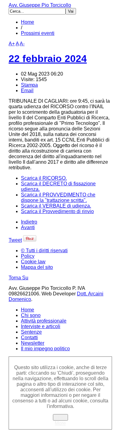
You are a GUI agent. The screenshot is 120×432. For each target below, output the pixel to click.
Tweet (15, 240)
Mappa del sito (37, 267)
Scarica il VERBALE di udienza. (56, 205)
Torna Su (18, 277)
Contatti (29, 337)
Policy (27, 256)
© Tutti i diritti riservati (44, 250)
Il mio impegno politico (45, 348)
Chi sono (31, 315)
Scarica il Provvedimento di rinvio (57, 211)
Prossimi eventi (37, 33)
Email (27, 90)
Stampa (29, 85)
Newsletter (32, 343)
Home (27, 22)
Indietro (29, 221)
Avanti (28, 227)
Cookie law (33, 261)
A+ (12, 43)
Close (60, 417)
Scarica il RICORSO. (44, 178)
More (60, 423)
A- (22, 43)
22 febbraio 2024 (48, 58)
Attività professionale (43, 320)
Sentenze (31, 332)
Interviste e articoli (40, 326)
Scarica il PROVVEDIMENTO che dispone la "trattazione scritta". (58, 197)
